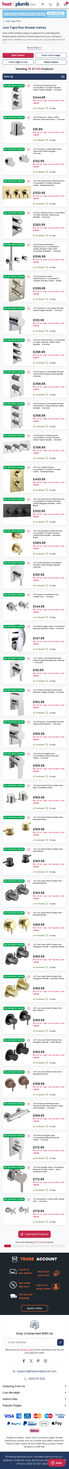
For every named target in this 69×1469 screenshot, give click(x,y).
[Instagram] (45, 1361)
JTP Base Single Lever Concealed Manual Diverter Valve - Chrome (48, 627)
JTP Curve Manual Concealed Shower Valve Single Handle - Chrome (47, 565)
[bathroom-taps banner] (34, 14)
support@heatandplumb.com (36, 1371)
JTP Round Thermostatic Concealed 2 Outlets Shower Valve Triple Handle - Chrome (47, 87)
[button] (57, 4)
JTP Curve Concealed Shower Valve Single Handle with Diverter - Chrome (48, 660)
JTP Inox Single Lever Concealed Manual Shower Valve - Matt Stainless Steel (48, 1169)
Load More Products (36, 1234)
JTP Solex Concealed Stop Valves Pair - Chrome (45, 595)
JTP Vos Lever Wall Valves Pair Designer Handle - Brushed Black (48, 945)
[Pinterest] (38, 1361)
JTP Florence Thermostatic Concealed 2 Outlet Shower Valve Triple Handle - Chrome (47, 437)
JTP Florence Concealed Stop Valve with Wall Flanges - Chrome (47, 151)
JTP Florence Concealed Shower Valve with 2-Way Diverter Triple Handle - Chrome (48, 406)
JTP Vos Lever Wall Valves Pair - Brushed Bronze (48, 1073)
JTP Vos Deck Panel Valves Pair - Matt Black (48, 850)
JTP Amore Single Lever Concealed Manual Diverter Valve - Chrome (46, 1137)
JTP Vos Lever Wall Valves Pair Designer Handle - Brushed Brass (48, 977)
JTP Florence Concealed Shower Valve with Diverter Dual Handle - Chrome (49, 374)
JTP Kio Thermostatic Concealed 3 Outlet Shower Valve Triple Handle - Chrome (49, 342)
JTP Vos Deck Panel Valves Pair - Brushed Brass (48, 818)
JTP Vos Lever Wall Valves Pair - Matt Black (48, 1009)
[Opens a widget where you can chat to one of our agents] (56, 1463)
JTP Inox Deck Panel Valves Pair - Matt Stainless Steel (48, 786)
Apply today (34, 1308)
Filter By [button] (8, 76)
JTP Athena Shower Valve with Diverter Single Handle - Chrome (48, 691)
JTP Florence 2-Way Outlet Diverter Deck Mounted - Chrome (49, 118)
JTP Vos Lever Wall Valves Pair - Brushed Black (48, 882)
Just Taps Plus (13, 21)
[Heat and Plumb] (19, 4)
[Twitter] (31, 1361)
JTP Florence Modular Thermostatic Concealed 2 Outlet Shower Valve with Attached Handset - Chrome (47, 247)
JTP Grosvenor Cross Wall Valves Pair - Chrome (48, 1200)
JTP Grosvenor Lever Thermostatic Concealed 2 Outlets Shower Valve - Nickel (47, 278)
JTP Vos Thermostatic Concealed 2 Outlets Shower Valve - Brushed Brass (47, 469)
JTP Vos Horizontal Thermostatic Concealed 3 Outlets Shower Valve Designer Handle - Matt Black (49, 502)
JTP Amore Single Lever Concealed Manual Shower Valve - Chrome (46, 756)
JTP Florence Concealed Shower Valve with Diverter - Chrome (48, 723)
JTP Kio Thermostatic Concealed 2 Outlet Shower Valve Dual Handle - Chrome (49, 215)
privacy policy (27, 1349)
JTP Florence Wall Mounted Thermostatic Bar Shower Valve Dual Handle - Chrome (48, 1106)
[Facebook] (24, 1361)
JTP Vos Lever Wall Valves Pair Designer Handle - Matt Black (47, 1041)
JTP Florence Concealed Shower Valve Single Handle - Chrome (48, 309)
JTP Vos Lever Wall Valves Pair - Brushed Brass (48, 914)
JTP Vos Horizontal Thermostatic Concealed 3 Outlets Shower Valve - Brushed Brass (49, 183)
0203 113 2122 (37, 1379)
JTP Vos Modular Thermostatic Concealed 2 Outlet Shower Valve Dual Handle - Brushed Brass (48, 534)
